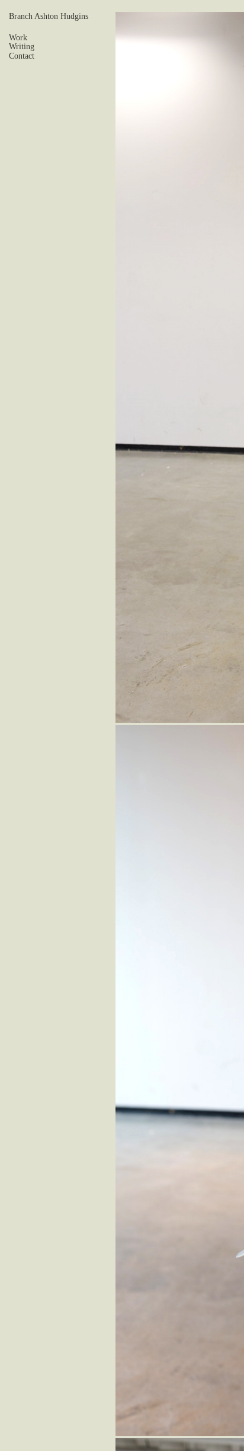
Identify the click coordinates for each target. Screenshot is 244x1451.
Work (18, 37)
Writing (21, 46)
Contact (21, 56)
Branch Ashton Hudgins (48, 16)
